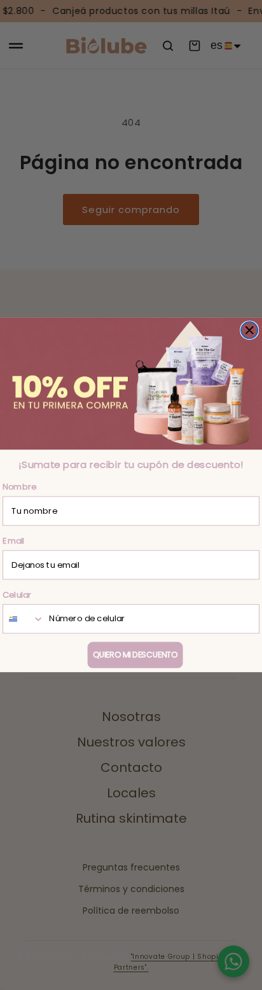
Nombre (20, 487)
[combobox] (23, 619)
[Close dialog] (249, 330)
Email (14, 541)
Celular (17, 594)
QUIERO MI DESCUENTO (135, 654)
